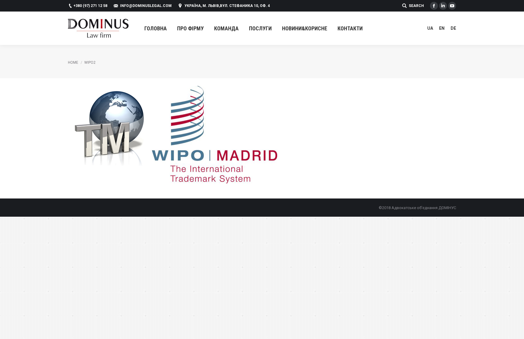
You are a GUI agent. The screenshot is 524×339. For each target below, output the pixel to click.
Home (73, 62)
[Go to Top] (514, 329)
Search (416, 6)
